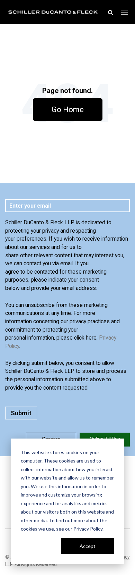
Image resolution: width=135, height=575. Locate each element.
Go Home (68, 109)
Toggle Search (110, 12)
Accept (88, 546)
